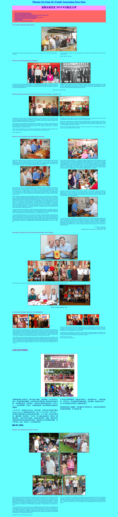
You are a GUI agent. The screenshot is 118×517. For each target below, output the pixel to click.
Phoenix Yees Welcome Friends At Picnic (24, 20)
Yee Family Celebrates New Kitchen (22, 12)
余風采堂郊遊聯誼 (18, 19)
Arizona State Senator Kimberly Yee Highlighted (25, 18)
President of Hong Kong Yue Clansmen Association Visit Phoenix (29, 17)
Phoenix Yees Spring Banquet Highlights (23, 14)
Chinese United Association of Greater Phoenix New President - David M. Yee (31, 15)
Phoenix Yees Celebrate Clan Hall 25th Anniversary (26, 16)
